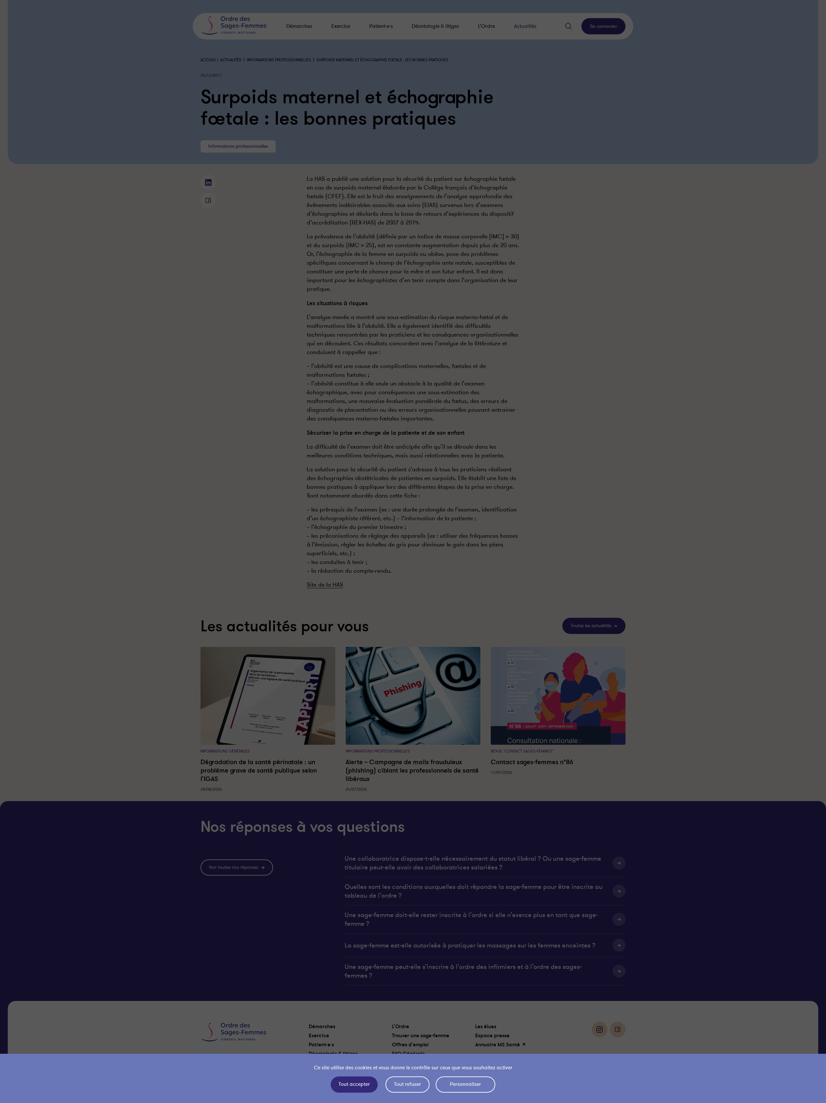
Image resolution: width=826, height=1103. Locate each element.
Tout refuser (407, 1084)
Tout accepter (354, 1084)
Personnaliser (465, 1084)
